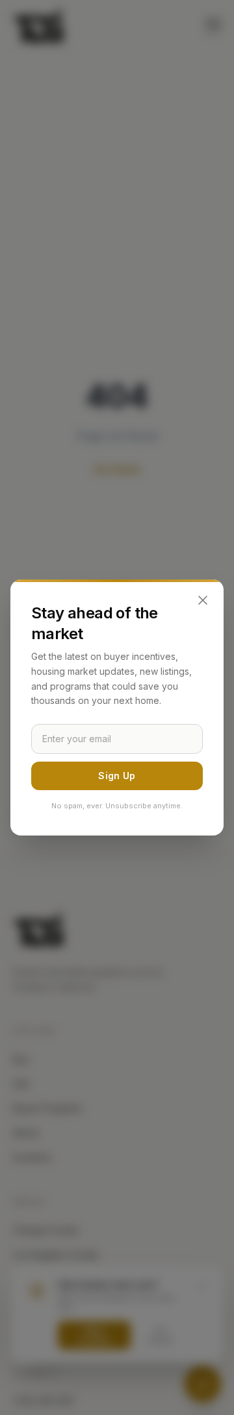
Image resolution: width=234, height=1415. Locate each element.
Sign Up (116, 775)
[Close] (202, 600)
